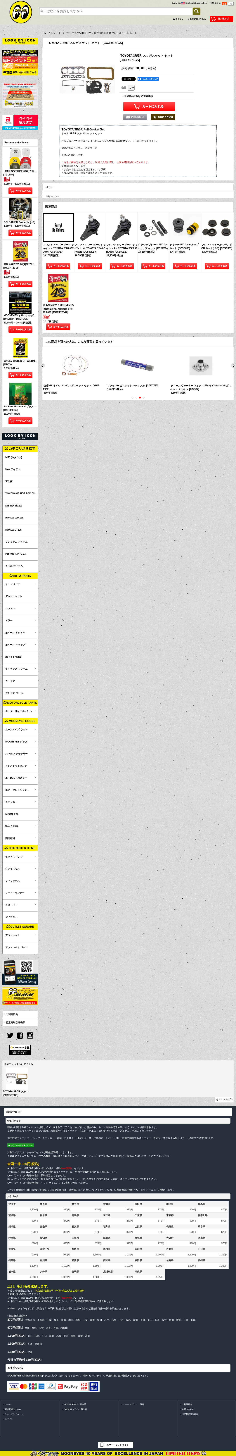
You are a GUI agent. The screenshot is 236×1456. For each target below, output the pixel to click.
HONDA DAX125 (14, 517)
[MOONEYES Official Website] (20, 53)
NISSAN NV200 (13, 505)
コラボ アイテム (14, 566)
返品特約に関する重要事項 (138, 96)
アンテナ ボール (14, 693)
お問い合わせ (188, 1409)
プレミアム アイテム (16, 541)
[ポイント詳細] (20, 59)
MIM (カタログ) (13, 457)
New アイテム (12, 469)
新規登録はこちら (198, 19)
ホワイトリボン (13, 656)
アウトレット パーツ (16, 947)
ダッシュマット (13, 596)
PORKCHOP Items (15, 554)
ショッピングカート (14, 1414)
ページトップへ (226, 1099)
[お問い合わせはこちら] (20, 72)
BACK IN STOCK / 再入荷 (75, 1409)
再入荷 (9, 481)
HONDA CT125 (13, 529)
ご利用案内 (12, 1014)
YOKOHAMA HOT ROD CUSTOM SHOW (21, 493)
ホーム (8, 1404)
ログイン (179, 19)
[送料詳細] (20, 65)
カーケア (10, 681)
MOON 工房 (11, 814)
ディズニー (11, 917)
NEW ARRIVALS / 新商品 (75, 1404)
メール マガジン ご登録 (133, 1404)
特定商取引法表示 (15, 1022)
